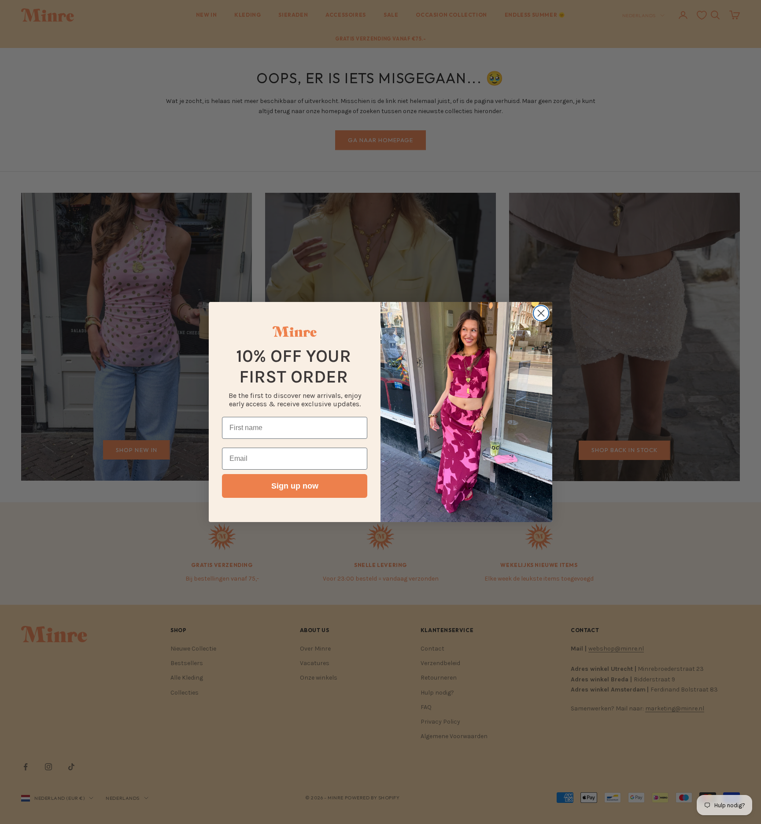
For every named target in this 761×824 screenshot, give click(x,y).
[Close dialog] (541, 313)
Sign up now (294, 486)
